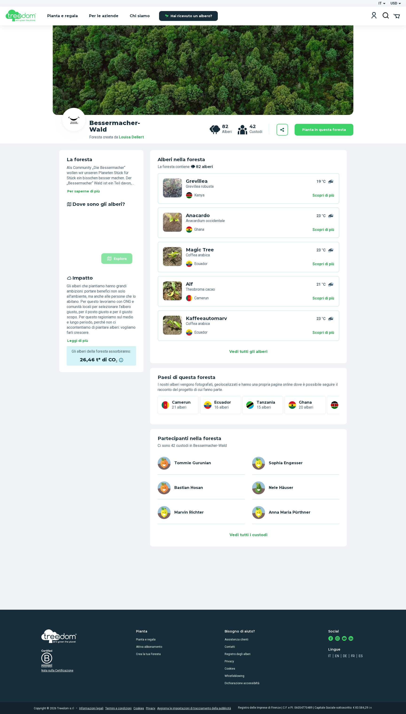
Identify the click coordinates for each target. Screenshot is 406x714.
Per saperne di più (83, 191)
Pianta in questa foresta (324, 130)
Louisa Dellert (131, 137)
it (329, 656)
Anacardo (198, 215)
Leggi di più (77, 341)
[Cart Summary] (396, 15)
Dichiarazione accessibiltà (242, 683)
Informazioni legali (91, 708)
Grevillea (197, 181)
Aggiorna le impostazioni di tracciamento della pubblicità (194, 708)
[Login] (374, 15)
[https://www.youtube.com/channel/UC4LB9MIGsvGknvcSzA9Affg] (344, 639)
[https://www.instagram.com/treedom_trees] (337, 639)
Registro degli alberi (237, 654)
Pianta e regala (146, 639)
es (361, 656)
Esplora (120, 259)
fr (353, 656)
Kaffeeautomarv (206, 318)
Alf (189, 284)
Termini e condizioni (118, 708)
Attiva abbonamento (149, 646)
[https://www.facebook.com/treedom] (330, 639)
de (345, 656)
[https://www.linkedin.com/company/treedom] (350, 639)
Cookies (230, 668)
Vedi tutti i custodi (248, 535)
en (337, 656)
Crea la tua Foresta (148, 654)
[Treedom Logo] (23, 16)
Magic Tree (200, 250)
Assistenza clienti (236, 639)
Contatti (230, 646)
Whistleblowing (234, 676)
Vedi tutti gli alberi (248, 351)
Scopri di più (323, 195)
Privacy (229, 661)
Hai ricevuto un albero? (191, 16)
